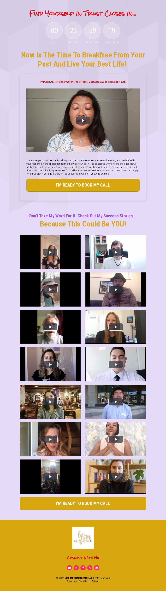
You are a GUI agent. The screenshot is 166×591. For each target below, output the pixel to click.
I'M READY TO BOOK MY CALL (83, 185)
